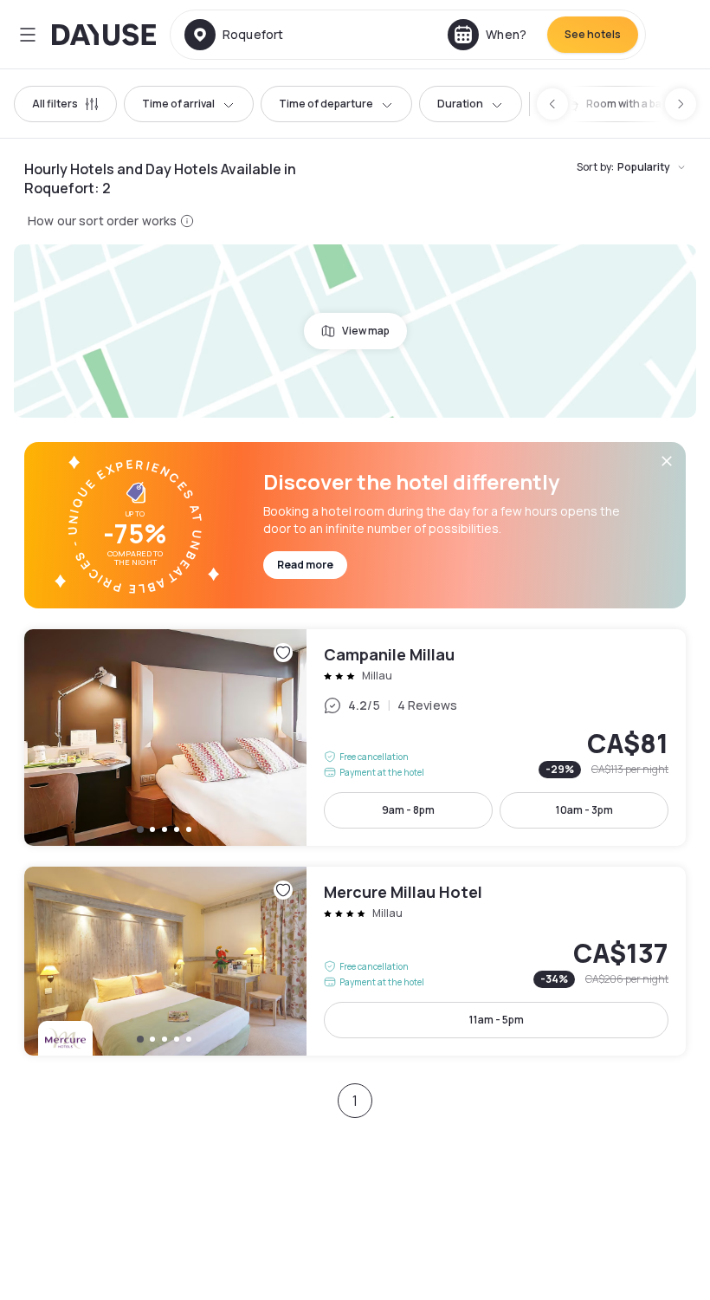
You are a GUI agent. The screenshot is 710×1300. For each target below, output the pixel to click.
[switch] (626, 104)
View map (366, 330)
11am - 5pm (496, 1019)
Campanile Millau (355, 737)
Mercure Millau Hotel (355, 961)
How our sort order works (102, 220)
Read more (305, 564)
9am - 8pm (408, 810)
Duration (460, 103)
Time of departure (326, 103)
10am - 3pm (584, 810)
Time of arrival (178, 103)
